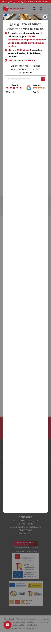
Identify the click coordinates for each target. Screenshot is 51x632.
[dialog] (25, 316)
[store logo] (13, 11)
